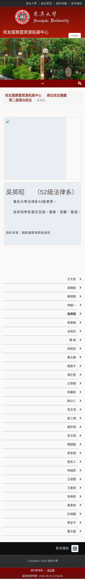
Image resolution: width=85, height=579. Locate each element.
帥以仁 (71, 401)
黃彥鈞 (71, 505)
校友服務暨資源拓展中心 (25, 32)
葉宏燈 (71, 453)
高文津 (71, 409)
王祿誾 (71, 479)
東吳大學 (31, 3)
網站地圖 (61, 3)
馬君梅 (71, 322)
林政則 (71, 348)
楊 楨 (72, 340)
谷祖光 (71, 331)
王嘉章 (71, 488)
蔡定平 (71, 522)
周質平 (71, 366)
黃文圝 (71, 357)
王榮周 (71, 383)
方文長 (71, 279)
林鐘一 (71, 305)
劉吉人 (71, 461)
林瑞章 (71, 470)
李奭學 (71, 496)
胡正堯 (71, 374)
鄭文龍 (71, 531)
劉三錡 (71, 418)
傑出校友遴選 (57, 95)
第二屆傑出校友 (20, 100)
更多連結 (76, 3)
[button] (4, 59)
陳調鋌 (71, 444)
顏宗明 (71, 427)
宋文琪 (71, 435)
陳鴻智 (71, 296)
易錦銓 (71, 287)
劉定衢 (51, 570)
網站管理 (46, 3)
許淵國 (71, 514)
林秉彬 (71, 392)
